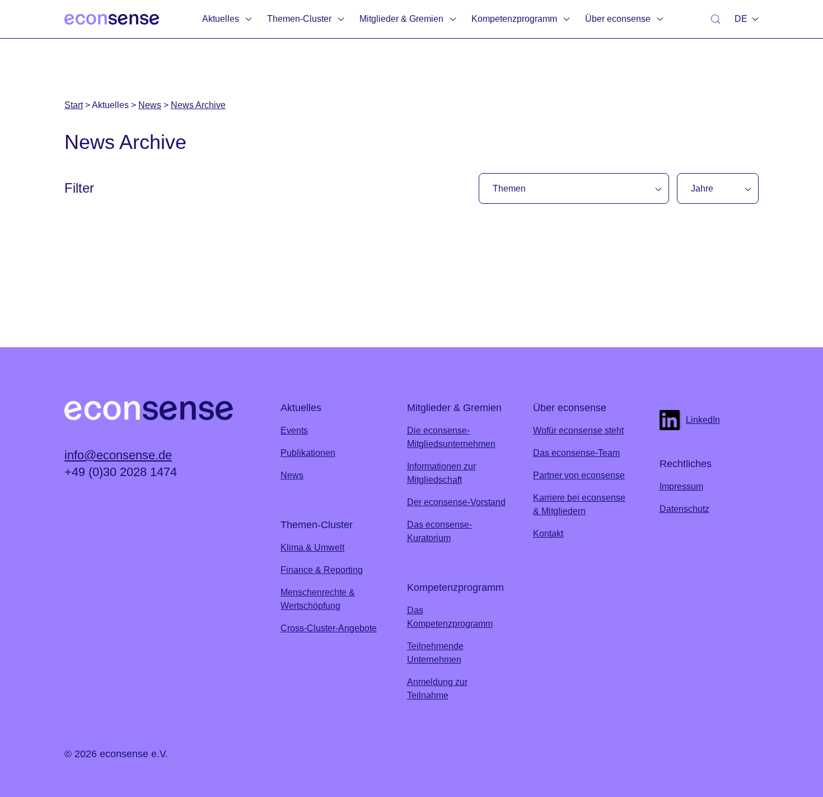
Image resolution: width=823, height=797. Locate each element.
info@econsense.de (118, 455)
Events (294, 430)
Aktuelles (220, 19)
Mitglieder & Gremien (401, 19)
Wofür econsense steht (578, 430)
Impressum (681, 486)
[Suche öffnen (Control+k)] (715, 19)
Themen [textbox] (509, 188)
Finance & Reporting (321, 570)
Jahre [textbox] (702, 188)
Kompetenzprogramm (514, 19)
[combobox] (744, 19)
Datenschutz (684, 509)
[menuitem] (227, 19)
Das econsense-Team (576, 453)
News (149, 105)
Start (73, 105)
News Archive (198, 105)
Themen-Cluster (299, 19)
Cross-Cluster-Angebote (328, 628)
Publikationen (307, 453)
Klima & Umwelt (312, 547)
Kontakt (548, 533)
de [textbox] (741, 19)
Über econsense (618, 19)
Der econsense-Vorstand (456, 502)
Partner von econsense (579, 475)
